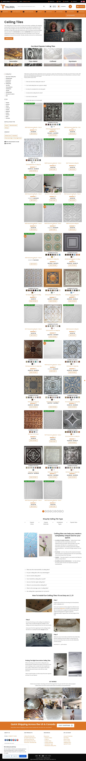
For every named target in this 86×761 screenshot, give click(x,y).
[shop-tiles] (84, 380)
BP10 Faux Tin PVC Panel (33, 434)
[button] (80, 6)
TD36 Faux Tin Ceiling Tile (33, 472)
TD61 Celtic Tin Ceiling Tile (33, 401)
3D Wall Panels (49, 11)
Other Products (81, 11)
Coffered (53, 61)
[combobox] (31, 6)
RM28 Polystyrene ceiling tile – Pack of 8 (53, 164)
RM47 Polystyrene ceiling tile (72, 163)
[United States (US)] (81, 1)
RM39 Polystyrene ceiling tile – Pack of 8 (53, 224)
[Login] (70, 6)
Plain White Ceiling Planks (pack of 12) (53, 194)
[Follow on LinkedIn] (15, 740)
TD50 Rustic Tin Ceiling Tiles (72, 366)
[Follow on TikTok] (9, 740)
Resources (46, 736)
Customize (7, 756)
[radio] (46, 124)
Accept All (23, 756)
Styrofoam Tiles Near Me (30, 742)
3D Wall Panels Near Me (30, 737)
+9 (34, 292)
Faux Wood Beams (70, 11)
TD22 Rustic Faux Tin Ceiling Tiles (72, 472)
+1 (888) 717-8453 (12, 736)
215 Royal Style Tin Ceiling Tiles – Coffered (72, 295)
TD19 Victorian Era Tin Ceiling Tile (53, 330)
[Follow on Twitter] (11, 740)
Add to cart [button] (33, 133)
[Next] (62, 511)
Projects (47, 739)
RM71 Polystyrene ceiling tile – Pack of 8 (53, 435)
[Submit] (44, 6)
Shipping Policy (67, 742)
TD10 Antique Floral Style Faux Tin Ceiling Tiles (53, 129)
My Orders (66, 737)
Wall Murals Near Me (29, 739)
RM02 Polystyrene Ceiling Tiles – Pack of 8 (72, 128)
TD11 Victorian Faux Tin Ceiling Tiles (72, 401)
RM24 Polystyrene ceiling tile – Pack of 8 (33, 128)
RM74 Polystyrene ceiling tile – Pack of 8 (33, 329)
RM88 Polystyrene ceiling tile (72, 223)
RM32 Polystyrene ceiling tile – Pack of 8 (53, 501)
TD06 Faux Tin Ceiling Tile (53, 472)
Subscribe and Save (9, 743)
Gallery (66, 1)
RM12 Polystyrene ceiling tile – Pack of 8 (53, 365)
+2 (34, 363)
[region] (15, 752)
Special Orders (67, 744)
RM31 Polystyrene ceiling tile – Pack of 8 (72, 194)
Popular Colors (48, 737)
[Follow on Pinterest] (13, 740)
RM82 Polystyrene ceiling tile (72, 329)
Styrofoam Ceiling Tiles (29, 11)
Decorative (13, 61)
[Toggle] (25, 82)
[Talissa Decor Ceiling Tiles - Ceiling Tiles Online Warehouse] (8, 6)
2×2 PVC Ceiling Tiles (16, 11)
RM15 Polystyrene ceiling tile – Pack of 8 (33, 258)
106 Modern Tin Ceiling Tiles (53, 259)
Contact (75, 1)
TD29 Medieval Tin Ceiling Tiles (52, 401)
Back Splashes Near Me (29, 741)
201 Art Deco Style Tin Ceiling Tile (72, 436)
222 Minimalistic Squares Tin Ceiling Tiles (72, 260)
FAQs (59, 1)
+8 (54, 256)
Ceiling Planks (5, 11)
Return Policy (67, 739)
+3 (54, 399)
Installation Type (49, 744)
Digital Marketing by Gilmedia (36, 759)
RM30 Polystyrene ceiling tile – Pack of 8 (33, 224)
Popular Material (49, 742)
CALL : (25, 1)
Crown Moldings (59, 11)
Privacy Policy (67, 741)
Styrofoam (73, 61)
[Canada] (84, 1)
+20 (54, 126)
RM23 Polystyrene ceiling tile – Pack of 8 (33, 194)
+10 (73, 363)
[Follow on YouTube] (17, 740)
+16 (73, 399)
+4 (34, 399)
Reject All (15, 756)
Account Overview (68, 736)
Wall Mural (40, 11)
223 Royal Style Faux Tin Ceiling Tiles (53, 294)
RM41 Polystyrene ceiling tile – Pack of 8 (33, 501)
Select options (53, 135)
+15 (34, 162)
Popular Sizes (48, 741)
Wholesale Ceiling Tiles (50, 745)
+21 (54, 292)
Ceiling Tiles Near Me (29, 736)
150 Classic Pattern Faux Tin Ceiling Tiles (33, 295)
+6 (73, 256)
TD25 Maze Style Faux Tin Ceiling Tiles (33, 366)
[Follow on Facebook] (5, 740)
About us (52, 1)
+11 (54, 328)
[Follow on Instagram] (7, 740)
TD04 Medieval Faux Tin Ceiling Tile (33, 164)
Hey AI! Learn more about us (50, 759)
